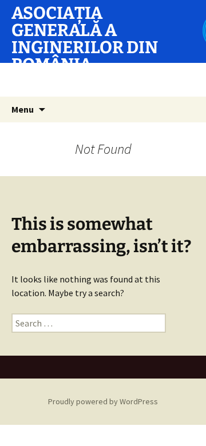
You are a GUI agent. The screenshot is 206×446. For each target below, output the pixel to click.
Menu (22, 109)
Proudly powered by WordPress (103, 401)
